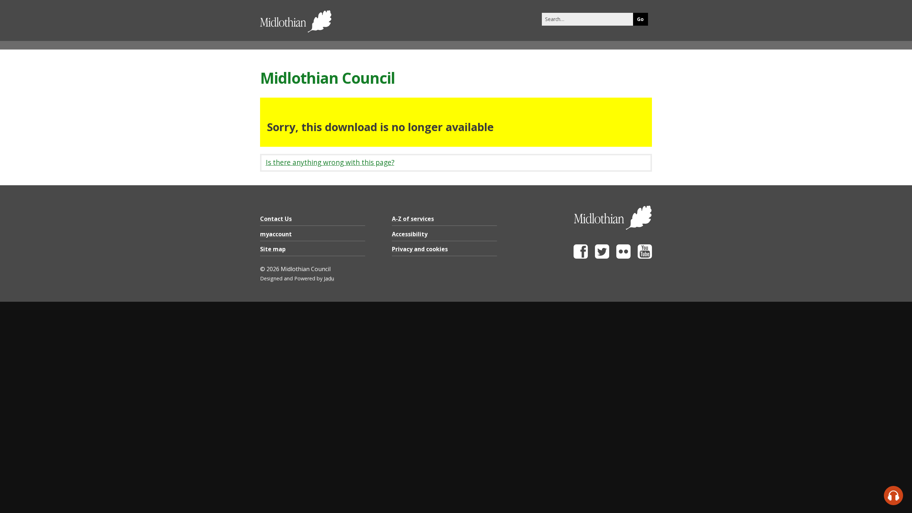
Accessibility (410, 234)
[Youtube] (645, 256)
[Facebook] (581, 256)
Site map (273, 249)
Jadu (329, 278)
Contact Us (276, 219)
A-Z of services (413, 219)
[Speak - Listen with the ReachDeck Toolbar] (893, 495)
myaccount (276, 234)
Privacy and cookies (420, 249)
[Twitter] (602, 256)
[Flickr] (623, 256)
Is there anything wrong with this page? (330, 162)
